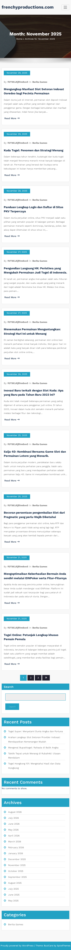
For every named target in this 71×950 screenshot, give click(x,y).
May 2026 (13, 829)
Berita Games (39, 82)
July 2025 (13, 888)
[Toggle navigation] (65, 7)
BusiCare (49, 945)
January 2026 (15, 853)
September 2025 (17, 877)
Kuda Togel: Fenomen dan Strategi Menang (33, 150)
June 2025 (14, 894)
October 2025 (15, 871)
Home (19, 39)
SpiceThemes (63, 945)
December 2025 (17, 859)
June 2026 (14, 824)
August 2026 (15, 812)
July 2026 (13, 818)
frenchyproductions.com (28, 7)
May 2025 (13, 900)
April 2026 (14, 835)
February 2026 (16, 847)
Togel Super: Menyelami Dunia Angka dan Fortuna (35, 731)
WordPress (28, 945)
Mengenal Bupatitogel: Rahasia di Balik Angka (33, 747)
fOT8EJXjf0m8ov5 (18, 82)
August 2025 (15, 883)
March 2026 (14, 841)
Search (8, 687)
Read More (10, 118)
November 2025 (17, 865)
